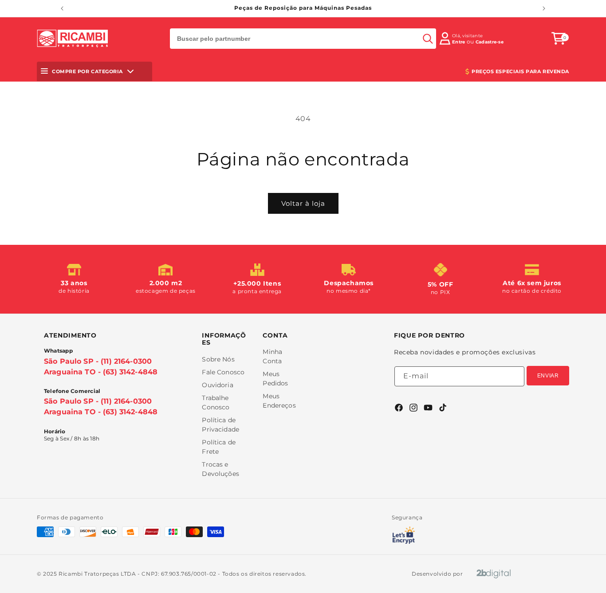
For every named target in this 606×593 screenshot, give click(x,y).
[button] (558, 38)
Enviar (548, 376)
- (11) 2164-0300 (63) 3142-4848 (100, 366)
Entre (458, 42)
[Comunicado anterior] (62, 8)
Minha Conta (272, 356)
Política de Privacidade (220, 424)
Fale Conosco (223, 372)
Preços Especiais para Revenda (520, 71)
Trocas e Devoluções (220, 469)
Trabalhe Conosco (215, 402)
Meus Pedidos (275, 378)
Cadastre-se (490, 42)
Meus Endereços (279, 400)
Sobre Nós (218, 359)
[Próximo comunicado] (544, 8)
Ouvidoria (217, 385)
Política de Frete (219, 447)
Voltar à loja (303, 203)
